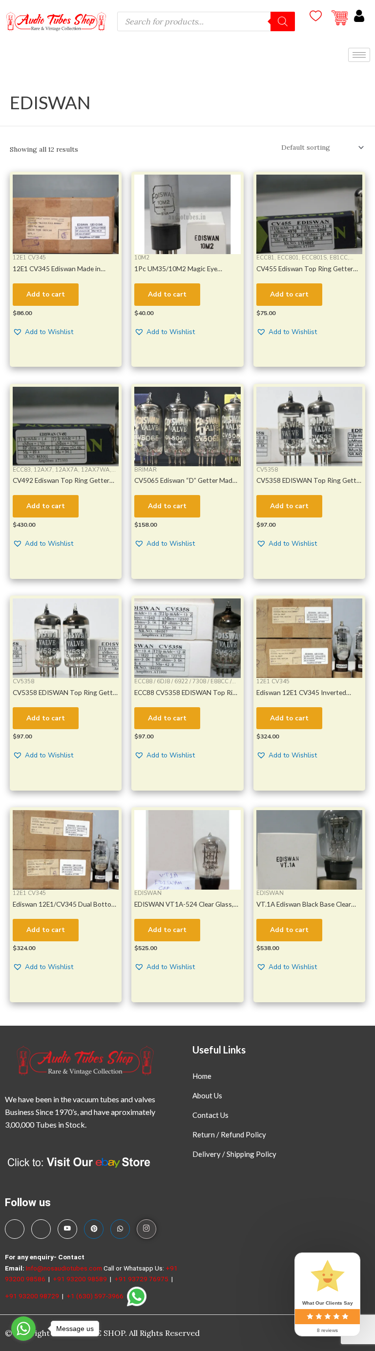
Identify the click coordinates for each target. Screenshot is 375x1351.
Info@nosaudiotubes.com (64, 1268)
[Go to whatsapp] (23, 1328)
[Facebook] (14, 1229)
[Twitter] (41, 1229)
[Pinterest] (94, 1229)
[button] (43, 332)
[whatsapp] (120, 1229)
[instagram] (146, 1229)
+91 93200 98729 (33, 1295)
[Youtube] (67, 1229)
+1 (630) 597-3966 (95, 1295)
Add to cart (45, 294)
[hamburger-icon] (359, 55)
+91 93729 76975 (142, 1279)
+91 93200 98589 (80, 1279)
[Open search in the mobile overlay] (206, 21)
